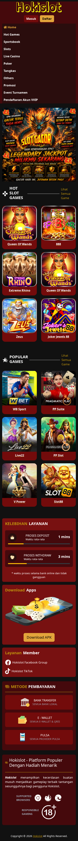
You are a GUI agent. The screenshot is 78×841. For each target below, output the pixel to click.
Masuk (31, 19)
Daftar (47, 19)
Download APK (39, 637)
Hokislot (37, 836)
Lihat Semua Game (65, 193)
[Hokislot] (39, 6)
